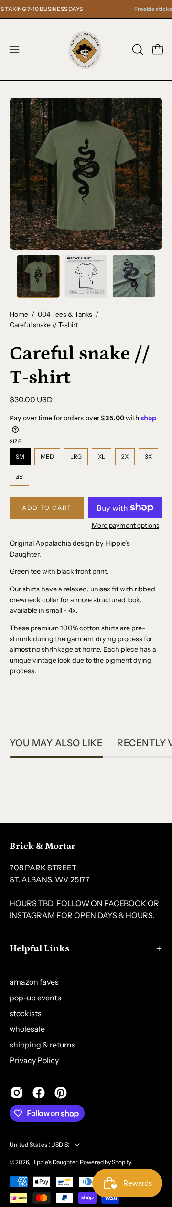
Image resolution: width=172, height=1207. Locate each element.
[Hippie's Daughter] (86, 49)
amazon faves (34, 982)
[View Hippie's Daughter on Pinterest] (61, 1093)
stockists (26, 1013)
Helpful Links (39, 948)
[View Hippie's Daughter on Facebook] (39, 1093)
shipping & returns (42, 1044)
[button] (136, 49)
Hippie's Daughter (54, 1162)
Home (19, 314)
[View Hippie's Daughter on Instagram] (17, 1093)
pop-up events (35, 997)
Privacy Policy (34, 1060)
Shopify (121, 1162)
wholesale (27, 1029)
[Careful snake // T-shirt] (38, 276)
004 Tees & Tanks (65, 314)
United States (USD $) (40, 1144)
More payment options (125, 525)
